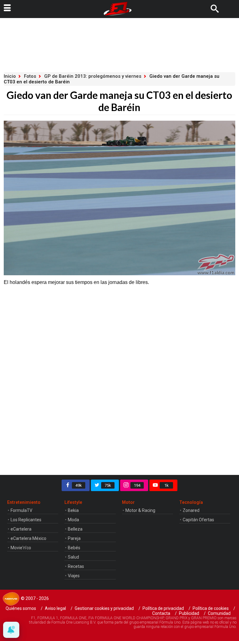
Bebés (74, 547)
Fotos (30, 76)
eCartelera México (28, 538)
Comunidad (219, 613)
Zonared (191, 510)
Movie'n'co (21, 547)
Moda (73, 519)
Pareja (74, 538)
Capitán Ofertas (198, 519)
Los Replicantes (26, 519)
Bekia (73, 510)
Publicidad (189, 613)
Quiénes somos (21, 608)
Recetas (76, 566)
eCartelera (21, 529)
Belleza (75, 529)
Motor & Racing (140, 510)
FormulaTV (21, 510)
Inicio (10, 76)
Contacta (161, 613)
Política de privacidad (163, 608)
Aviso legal (55, 608)
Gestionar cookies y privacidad (104, 608)
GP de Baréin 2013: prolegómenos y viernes (92, 76)
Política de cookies (211, 608)
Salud (73, 557)
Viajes (74, 575)
